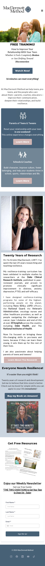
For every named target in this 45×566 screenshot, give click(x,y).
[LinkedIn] (22, 556)
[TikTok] (34, 556)
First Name (10, 502)
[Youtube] (28, 556)
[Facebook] (17, 556)
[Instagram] (11, 556)
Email (8, 522)
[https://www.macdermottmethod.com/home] (17, 10)
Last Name (10, 512)
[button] (42, 10)
